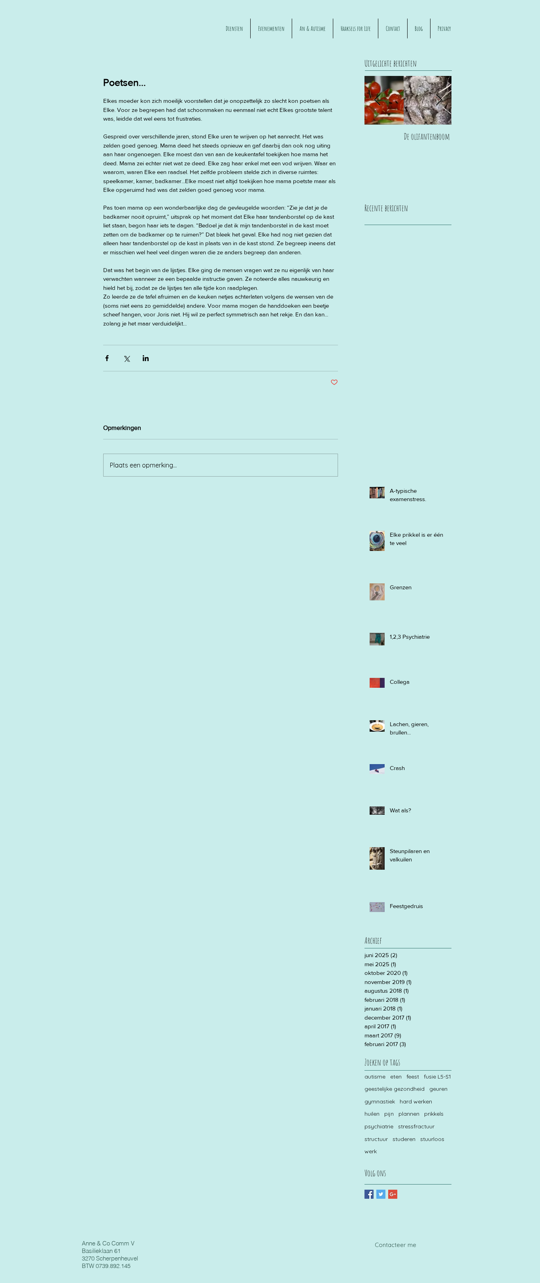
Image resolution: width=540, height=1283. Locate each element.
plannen (408, 1113)
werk (370, 1151)
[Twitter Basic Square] (380, 1194)
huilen (372, 1113)
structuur (376, 1139)
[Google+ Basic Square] (392, 1194)
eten (396, 1076)
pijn (389, 1113)
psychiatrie (378, 1126)
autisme (374, 1076)
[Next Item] (438, 100)
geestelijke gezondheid (394, 1088)
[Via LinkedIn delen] (145, 358)
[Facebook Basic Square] (369, 1194)
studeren (404, 1139)
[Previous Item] (377, 100)
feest (412, 1076)
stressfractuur (416, 1126)
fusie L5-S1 (437, 1076)
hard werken (416, 1101)
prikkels (434, 1113)
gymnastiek (379, 1101)
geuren (438, 1088)
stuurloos (432, 1139)
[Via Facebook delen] (107, 358)
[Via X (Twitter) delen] (126, 358)
